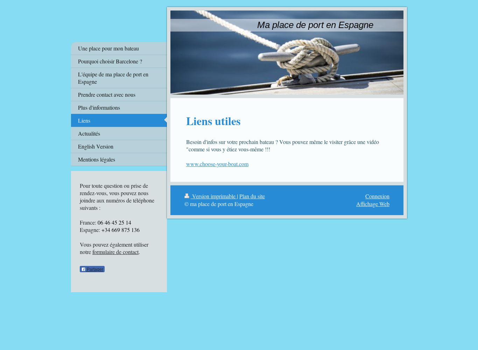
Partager (94, 269)
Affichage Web (372, 203)
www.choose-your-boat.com (217, 163)
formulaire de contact (115, 251)
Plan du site (252, 196)
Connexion (377, 196)
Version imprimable (214, 196)
